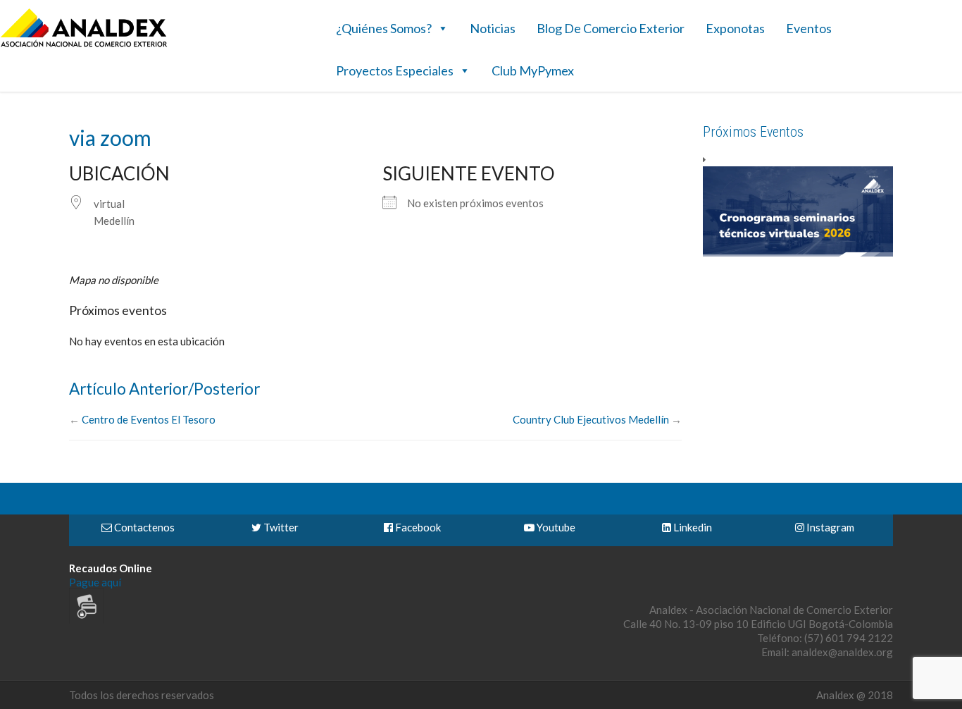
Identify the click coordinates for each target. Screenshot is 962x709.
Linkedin (691, 527)
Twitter (280, 527)
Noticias (493, 28)
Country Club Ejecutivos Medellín (591, 419)
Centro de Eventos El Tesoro (148, 419)
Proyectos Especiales (395, 70)
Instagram (829, 527)
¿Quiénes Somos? (384, 28)
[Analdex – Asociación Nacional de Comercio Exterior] (84, 45)
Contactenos (143, 527)
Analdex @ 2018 (854, 695)
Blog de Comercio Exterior (611, 28)
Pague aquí (95, 582)
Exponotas (735, 28)
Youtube (555, 527)
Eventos (809, 28)
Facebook (417, 527)
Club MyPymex (533, 70)
